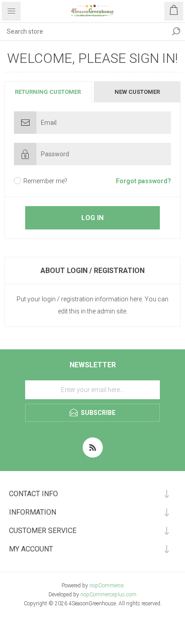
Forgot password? (143, 181)
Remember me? (45, 181)
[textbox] (83, 31)
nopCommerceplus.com (108, 594)
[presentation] (48, 91)
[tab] (48, 91)
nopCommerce (106, 585)
